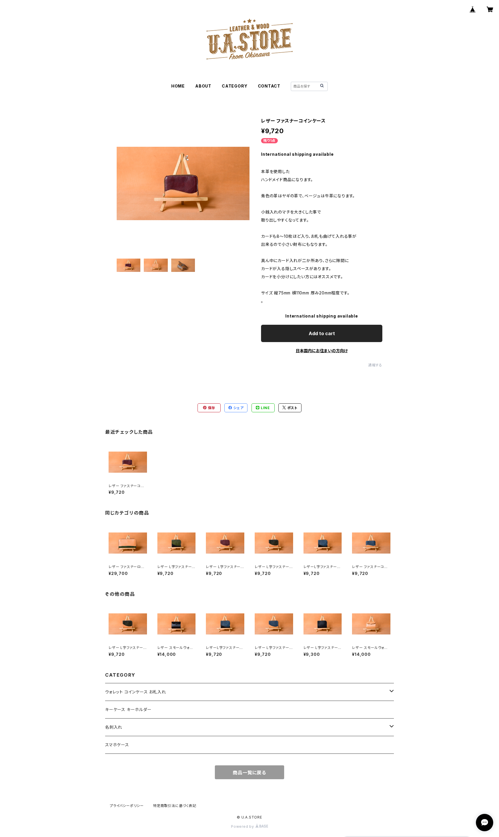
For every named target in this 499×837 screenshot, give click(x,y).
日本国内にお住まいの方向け (322, 350)
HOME (178, 85)
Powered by (243, 826)
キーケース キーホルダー (128, 709)
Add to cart (322, 333)
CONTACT (269, 85)
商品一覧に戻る (249, 772)
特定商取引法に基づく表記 (174, 805)
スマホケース (117, 744)
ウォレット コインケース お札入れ (135, 691)
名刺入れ (113, 727)
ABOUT (203, 85)
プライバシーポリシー (127, 805)
